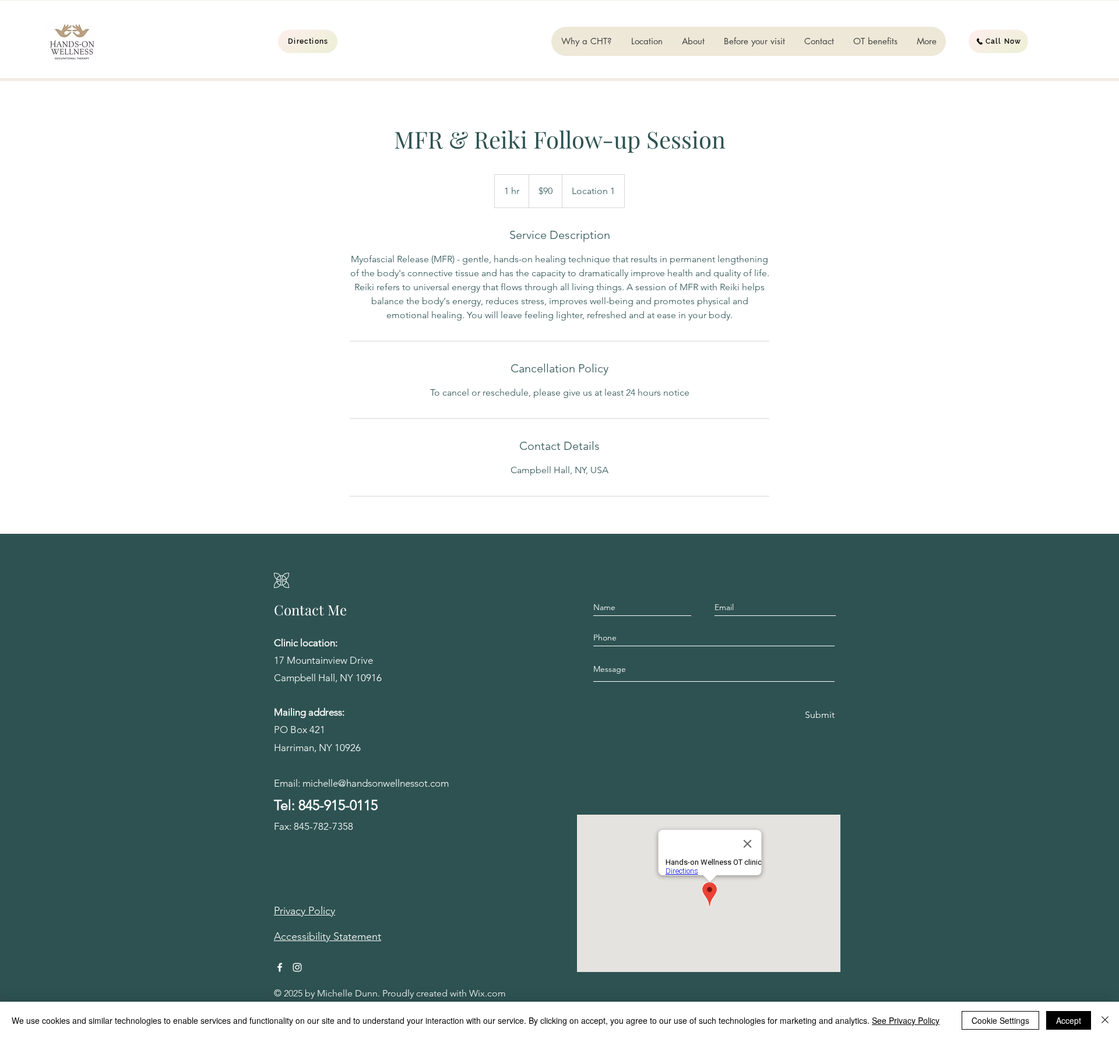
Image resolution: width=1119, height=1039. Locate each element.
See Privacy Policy (905, 1020)
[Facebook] (280, 967)
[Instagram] (297, 967)
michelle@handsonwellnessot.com (375, 783)
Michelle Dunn (347, 993)
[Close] (1105, 1020)
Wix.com (487, 993)
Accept (1068, 1020)
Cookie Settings (1000, 1020)
